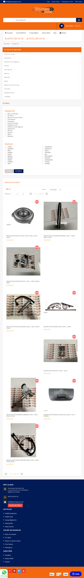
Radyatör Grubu (9, 93)
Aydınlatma (7, 58)
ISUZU (9, 154)
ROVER (10, 160)
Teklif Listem (78, 1)
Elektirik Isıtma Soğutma (11, 62)
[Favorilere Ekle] (24, 201)
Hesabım (8, 555)
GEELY (47, 150)
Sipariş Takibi (46, 33)
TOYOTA (47, 163)
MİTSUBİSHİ (48, 156)
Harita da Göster (15, 505)
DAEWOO (10, 148)
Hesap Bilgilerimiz (11, 520)
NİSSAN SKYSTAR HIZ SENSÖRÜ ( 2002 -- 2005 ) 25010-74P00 (23, 327)
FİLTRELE (18, 171)
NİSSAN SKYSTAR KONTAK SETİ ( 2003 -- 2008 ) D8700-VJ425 (23, 282)
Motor (6, 81)
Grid (9, 189)
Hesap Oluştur (56, 1)
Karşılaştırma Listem (67, 1)
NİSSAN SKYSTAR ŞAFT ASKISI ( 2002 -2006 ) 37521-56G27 (22, 236)
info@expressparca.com (16, 502)
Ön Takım (7, 89)
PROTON (47, 158)
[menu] (18, 194)
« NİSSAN (7, 97)
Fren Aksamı (8, 70)
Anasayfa (9, 33)
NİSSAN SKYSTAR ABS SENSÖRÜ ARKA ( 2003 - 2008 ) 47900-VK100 (22, 461)
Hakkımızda (9, 517)
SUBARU (10, 161)
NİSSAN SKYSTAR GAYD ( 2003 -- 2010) (55, 371)
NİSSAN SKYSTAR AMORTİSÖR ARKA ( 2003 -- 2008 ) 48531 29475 (59, 236)
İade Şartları (9, 523)
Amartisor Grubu (9, 54)
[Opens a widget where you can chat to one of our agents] (76, 574)
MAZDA (10, 156)
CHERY (10, 147)
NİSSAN (10, 158)
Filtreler (6, 66)
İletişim (63, 33)
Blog (54, 33)
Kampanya (11, 121)
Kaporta (6, 73)
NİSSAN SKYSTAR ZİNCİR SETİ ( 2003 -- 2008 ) (57, 327)
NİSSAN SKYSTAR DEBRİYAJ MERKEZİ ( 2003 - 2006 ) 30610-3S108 (22, 415)
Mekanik (7, 77)
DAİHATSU (48, 148)
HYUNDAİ (48, 152)
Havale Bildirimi (21, 33)
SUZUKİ (47, 161)
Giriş (48, 1)
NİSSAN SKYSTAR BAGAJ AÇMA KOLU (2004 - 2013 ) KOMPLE (59, 415)
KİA (46, 154)
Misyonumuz (9, 527)
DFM (9, 150)
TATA (9, 163)
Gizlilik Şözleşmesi (11, 513)
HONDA (10, 152)
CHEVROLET (48, 147)
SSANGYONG (49, 160)
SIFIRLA (9, 171)
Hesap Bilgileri (33, 33)
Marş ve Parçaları (13, 113)
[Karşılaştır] (28, 201)
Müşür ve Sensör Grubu (11, 85)
